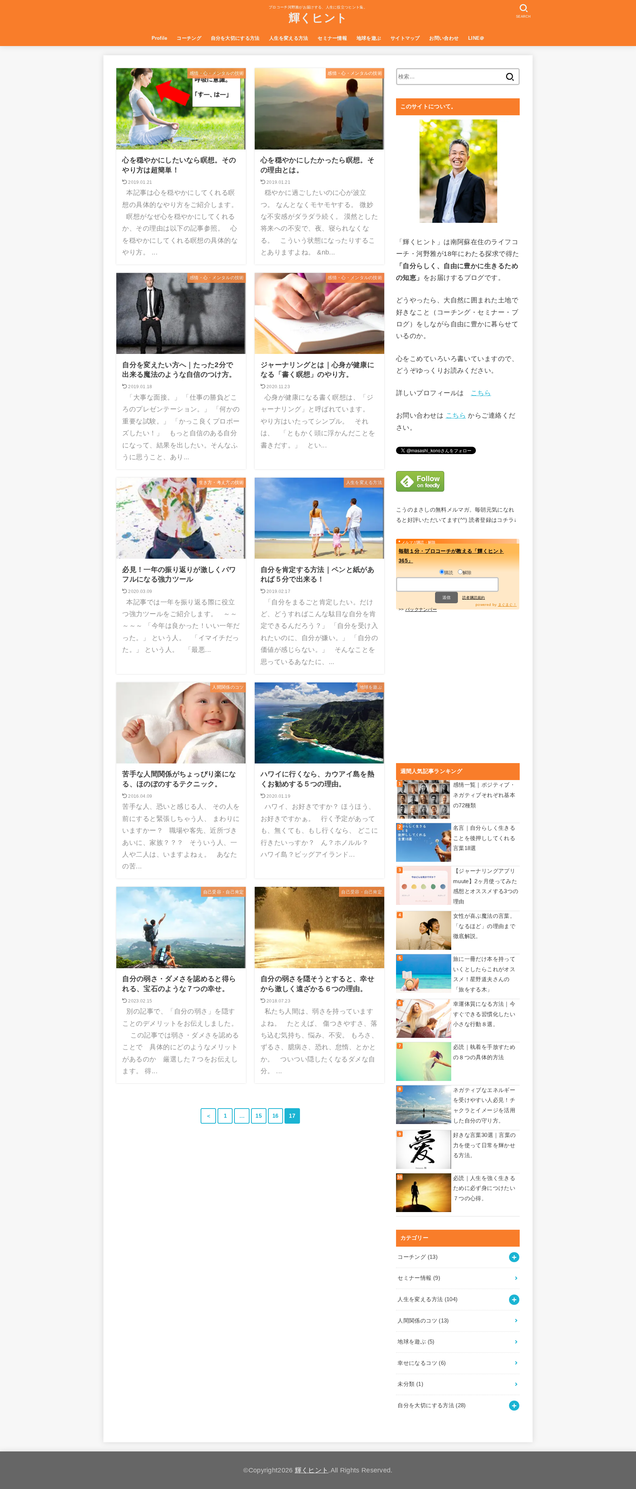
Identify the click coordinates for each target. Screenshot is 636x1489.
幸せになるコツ (422, 1363)
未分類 (410, 1384)
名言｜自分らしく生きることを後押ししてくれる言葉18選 (484, 838)
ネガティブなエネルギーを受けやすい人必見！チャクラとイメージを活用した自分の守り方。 (484, 1105)
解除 (467, 572)
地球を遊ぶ (369, 38)
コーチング (189, 38)
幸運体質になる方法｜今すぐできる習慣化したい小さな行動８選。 (484, 1014)
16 (275, 1116)
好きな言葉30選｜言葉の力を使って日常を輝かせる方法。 (484, 1145)
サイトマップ (405, 38)
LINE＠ (476, 38)
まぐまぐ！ (507, 605)
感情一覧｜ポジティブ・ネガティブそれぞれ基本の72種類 (484, 795)
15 (258, 1116)
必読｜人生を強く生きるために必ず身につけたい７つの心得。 (484, 1188)
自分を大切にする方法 (235, 38)
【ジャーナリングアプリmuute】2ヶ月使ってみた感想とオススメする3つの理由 (485, 886)
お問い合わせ (444, 38)
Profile (159, 38)
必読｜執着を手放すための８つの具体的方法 (484, 1052)
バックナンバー (421, 609)
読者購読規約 (473, 598)
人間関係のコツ (423, 1321)
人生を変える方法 (288, 38)
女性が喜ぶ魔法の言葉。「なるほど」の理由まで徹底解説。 (484, 926)
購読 (448, 572)
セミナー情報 (332, 38)
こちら (481, 393)
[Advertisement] (458, 686)
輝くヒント (318, 17)
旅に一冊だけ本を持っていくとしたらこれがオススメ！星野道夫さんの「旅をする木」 (484, 974)
